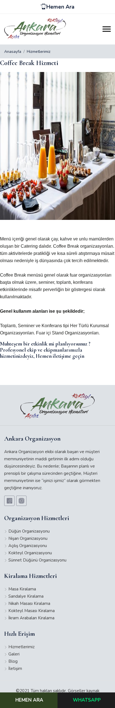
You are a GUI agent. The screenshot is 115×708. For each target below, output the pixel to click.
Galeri (14, 654)
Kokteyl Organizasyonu (30, 553)
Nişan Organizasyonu (27, 538)
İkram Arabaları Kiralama (31, 618)
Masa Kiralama (22, 589)
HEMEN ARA (29, 700)
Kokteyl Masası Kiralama (31, 610)
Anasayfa (12, 51)
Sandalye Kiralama (26, 596)
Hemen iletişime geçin (60, 356)
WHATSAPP (87, 700)
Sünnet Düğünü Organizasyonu (37, 560)
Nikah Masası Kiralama (29, 603)
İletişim (15, 668)
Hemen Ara (60, 7)
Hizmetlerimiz (39, 51)
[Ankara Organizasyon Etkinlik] (35, 28)
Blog (13, 661)
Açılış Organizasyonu (27, 545)
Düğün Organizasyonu (29, 531)
